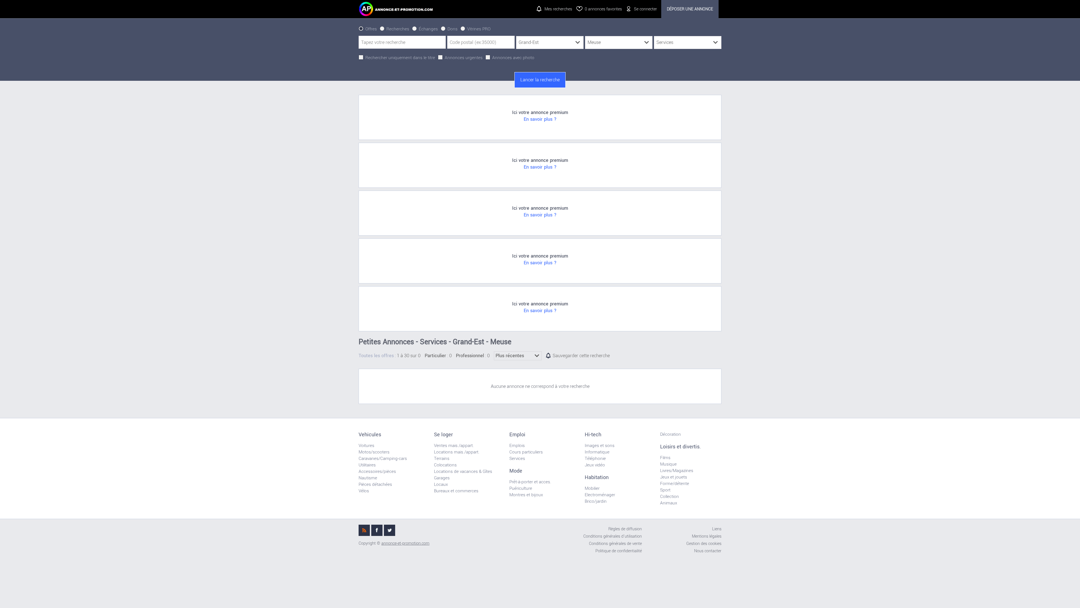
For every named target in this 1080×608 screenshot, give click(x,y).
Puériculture (520, 488)
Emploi (517, 434)
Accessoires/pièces (377, 471)
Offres (371, 29)
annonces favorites (603, 9)
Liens (716, 529)
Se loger (443, 434)
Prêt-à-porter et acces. (530, 482)
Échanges (428, 29)
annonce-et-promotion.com (405, 543)
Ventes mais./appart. (454, 445)
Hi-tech (593, 434)
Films (665, 458)
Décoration (670, 434)
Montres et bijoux (526, 495)
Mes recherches (558, 9)
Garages (442, 478)
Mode (515, 471)
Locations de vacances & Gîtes (463, 471)
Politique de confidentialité (618, 551)
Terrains (441, 458)
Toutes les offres (376, 356)
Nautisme (368, 478)
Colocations (445, 465)
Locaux (441, 484)
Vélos (364, 491)
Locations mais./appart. (457, 452)
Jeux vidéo (595, 465)
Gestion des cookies (703, 544)
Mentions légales (706, 536)
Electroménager (600, 495)
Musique (668, 464)
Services (517, 458)
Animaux (668, 503)
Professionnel (470, 356)
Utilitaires (367, 465)
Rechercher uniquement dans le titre (400, 58)
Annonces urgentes (464, 58)
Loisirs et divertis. (680, 446)
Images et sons (600, 445)
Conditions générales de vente (615, 544)
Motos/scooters (374, 452)
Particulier (435, 356)
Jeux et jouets (673, 477)
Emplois (517, 445)
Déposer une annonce (690, 9)
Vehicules (370, 434)
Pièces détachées (375, 484)
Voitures (366, 445)
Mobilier (592, 488)
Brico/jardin (596, 501)
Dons (452, 29)
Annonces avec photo (513, 58)
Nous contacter (707, 551)
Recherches (397, 29)
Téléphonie (595, 458)
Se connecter (645, 9)
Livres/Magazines (676, 471)
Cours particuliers (526, 452)
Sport (665, 490)
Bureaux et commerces (456, 491)
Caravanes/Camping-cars (383, 458)
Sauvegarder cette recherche (581, 356)
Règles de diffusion (625, 529)
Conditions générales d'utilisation (612, 536)
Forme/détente (674, 483)
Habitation (597, 477)
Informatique (597, 452)
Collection (669, 496)
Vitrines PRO (478, 29)
